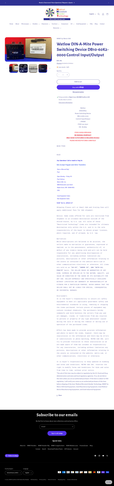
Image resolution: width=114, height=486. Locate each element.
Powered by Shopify (24, 479)
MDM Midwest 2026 (72, 445)
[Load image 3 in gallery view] (33, 68)
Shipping (59, 63)
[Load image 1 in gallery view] (13, 68)
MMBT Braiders (31, 445)
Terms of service (52, 479)
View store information (65, 102)
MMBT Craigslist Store (57, 445)
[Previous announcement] (5, 3)
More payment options (78, 92)
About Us (22, 445)
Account (75, 449)
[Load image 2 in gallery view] (23, 68)
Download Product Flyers (55, 449)
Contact (38, 449)
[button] (26, 24)
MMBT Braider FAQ (43, 445)
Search (44, 449)
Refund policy (34, 479)
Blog (91, 445)
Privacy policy (42, 479)
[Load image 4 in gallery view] (42, 68)
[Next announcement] (109, 3)
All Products (68, 449)
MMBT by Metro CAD (14, 479)
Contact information (72, 479)
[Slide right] (50, 68)
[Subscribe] (72, 426)
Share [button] (60, 395)
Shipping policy (61, 479)
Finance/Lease (84, 445)
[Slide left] (7, 68)
